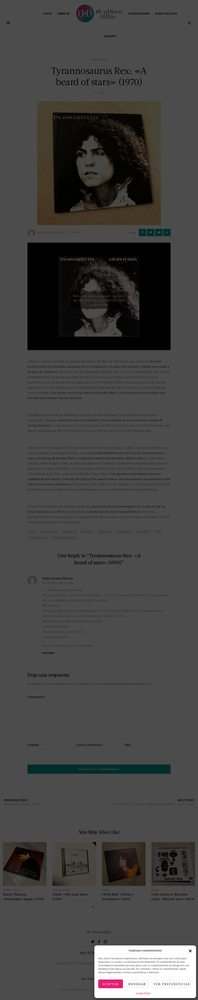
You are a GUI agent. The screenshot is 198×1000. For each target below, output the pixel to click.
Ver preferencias (172, 984)
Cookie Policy (143, 992)
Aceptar (110, 984)
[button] (190, 950)
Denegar (137, 984)
